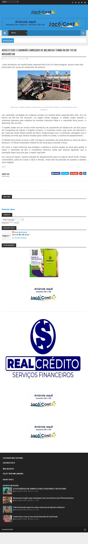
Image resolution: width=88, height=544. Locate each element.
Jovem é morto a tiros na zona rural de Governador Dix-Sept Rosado (35, 516)
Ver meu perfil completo (19, 237)
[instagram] (75, 2)
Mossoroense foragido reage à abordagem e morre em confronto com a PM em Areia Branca (43, 498)
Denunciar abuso (8, 209)
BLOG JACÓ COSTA (20, 232)
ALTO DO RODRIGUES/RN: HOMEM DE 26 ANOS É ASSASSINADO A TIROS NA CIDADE (39, 488)
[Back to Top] (85, 529)
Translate (16, 222)
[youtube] (85, 2)
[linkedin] (79, 2)
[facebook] (72, 2)
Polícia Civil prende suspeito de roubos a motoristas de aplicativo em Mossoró (39, 507)
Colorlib (10, 529)
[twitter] (82, 2)
